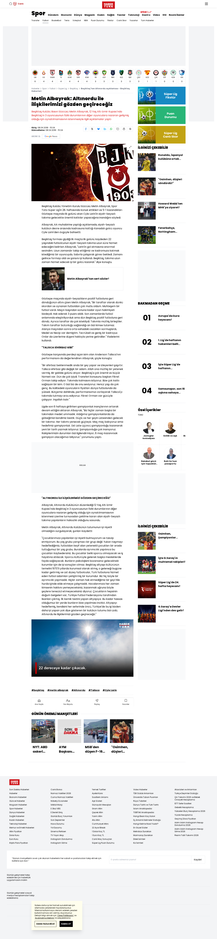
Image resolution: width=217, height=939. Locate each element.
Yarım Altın (97, 816)
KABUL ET (66, 923)
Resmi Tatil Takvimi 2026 (187, 835)
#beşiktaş (37, 690)
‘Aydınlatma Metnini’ (44, 918)
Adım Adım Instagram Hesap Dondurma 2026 (189, 823)
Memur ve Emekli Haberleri (21, 827)
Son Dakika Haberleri (19, 789)
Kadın (101, 15)
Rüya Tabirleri (139, 801)
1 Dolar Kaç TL (98, 831)
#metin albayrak (57, 690)
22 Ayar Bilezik (98, 827)
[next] (132, 737)
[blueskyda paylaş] (98, 128)
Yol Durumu (56, 827)
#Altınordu (78, 690)
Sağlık (111, 15)
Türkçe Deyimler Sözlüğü (186, 793)
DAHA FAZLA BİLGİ (45, 923)
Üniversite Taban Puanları (145, 797)
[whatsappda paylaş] (111, 128)
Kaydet (198, 859)
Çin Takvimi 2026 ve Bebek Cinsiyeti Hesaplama (187, 798)
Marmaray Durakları (143, 835)
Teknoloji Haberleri (18, 823)
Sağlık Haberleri (16, 816)
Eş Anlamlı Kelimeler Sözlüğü (147, 820)
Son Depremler (58, 820)
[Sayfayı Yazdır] (123, 128)
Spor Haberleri (16, 808)
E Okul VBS (56, 808)
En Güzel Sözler (140, 827)
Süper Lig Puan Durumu (103, 843)
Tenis (66, 20)
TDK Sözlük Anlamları (143, 793)
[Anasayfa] (14, 782)
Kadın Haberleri (16, 820)
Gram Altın (97, 808)
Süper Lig (62, 88)
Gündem (53, 15)
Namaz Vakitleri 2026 (61, 793)
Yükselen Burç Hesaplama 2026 (190, 811)
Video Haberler (140, 789)
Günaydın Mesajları (101, 804)
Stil (164, 15)
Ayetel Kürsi (97, 793)
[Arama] (10, 4)
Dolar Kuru (14, 835)
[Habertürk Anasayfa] (108, 4)
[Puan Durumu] (162, 115)
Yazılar (121, 15)
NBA (86, 20)
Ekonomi (66, 15)
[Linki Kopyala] (130, 128)
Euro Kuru (13, 839)
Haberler (35, 88)
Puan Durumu (97, 20)
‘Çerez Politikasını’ (65, 915)
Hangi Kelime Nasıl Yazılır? (145, 823)
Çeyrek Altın (97, 812)
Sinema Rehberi (58, 831)
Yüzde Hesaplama (184, 815)
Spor (38, 13)
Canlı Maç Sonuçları (102, 839)
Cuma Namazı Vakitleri (62, 797)
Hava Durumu (57, 823)
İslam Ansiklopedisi (142, 808)
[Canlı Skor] (162, 135)
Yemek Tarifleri (99, 789)
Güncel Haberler (17, 801)
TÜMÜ (140, 415)
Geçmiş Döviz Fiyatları (185, 818)
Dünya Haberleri (17, 812)
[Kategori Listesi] (206, 4)
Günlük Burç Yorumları (61, 816)
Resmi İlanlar (176, 15)
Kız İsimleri (138, 843)
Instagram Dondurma (61, 839)
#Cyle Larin (110, 690)
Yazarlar (134, 20)
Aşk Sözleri (97, 801)
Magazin (90, 15)
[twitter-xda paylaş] (92, 128)
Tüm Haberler (147, 20)
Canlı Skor (121, 20)
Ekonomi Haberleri (18, 797)
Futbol (45, 20)
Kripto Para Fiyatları (18, 843)
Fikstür (110, 20)
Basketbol (56, 20)
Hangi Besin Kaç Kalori (144, 816)
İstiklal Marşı (56, 804)
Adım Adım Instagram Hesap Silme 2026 (189, 830)
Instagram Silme (59, 843)
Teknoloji (133, 15)
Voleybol (77, 20)
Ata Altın (96, 820)
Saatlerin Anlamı (100, 797)
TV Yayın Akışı (57, 835)
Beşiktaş (74, 88)
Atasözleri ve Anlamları (186, 789)
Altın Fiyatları (15, 831)
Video (156, 15)
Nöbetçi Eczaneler (59, 801)
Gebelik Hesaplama (184, 807)
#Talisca (93, 690)
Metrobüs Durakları (142, 831)
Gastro (146, 15)
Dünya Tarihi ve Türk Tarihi (146, 804)
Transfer (35, 20)
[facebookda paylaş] (85, 128)
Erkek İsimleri (139, 839)
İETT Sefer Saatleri (183, 803)
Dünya (78, 15)
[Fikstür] (162, 95)
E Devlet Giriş (57, 812)
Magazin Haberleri (18, 804)
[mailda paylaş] (117, 128)
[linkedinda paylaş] (104, 128)
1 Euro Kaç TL (98, 835)
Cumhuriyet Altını (100, 823)
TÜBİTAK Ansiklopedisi (143, 812)
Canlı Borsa (56, 789)
